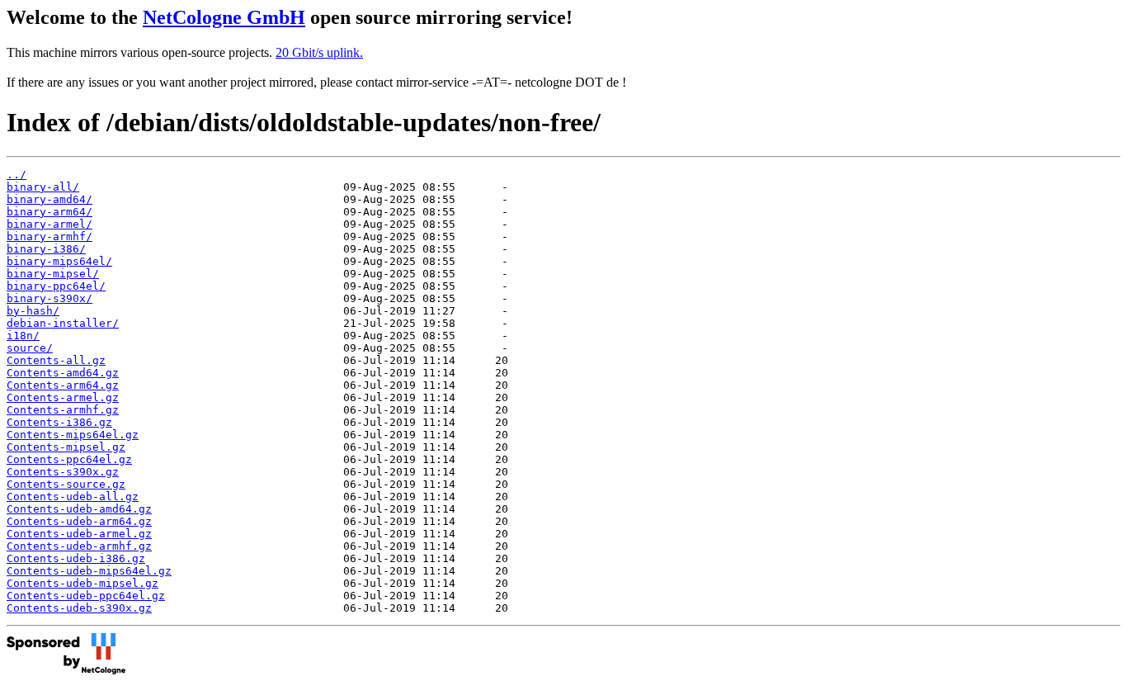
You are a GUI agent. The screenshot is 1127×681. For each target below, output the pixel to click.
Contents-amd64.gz (63, 373)
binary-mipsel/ (53, 273)
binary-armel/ (49, 224)
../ (16, 174)
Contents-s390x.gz (63, 472)
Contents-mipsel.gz (66, 447)
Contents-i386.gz (59, 422)
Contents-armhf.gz (63, 410)
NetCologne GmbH (224, 17)
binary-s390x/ (49, 298)
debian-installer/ (63, 323)
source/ (30, 348)
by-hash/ (33, 311)
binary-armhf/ (49, 236)
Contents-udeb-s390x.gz (79, 608)
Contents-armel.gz (63, 397)
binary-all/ (43, 187)
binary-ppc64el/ (56, 286)
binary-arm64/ (49, 212)
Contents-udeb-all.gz (73, 496)
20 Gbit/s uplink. (319, 52)
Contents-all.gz (56, 360)
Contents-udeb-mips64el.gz (89, 571)
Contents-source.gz (66, 484)
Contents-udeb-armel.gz (79, 533)
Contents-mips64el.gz (73, 434)
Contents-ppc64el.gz (69, 459)
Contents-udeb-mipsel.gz (82, 583)
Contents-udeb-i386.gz (76, 558)
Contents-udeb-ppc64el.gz (86, 595)
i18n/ (23, 335)
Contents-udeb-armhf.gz (79, 546)
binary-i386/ (46, 249)
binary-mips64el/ (59, 261)
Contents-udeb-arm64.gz (79, 521)
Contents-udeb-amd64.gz (79, 509)
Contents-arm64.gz (63, 385)
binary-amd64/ (49, 199)
